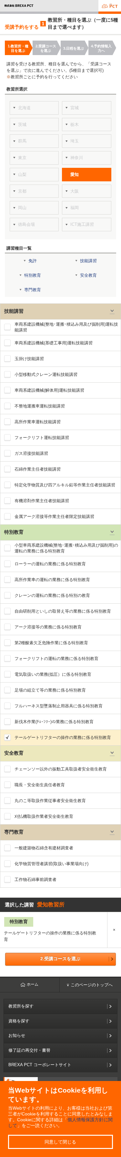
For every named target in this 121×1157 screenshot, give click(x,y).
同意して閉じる (60, 1141)
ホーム (32, 984)
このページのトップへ (92, 984)
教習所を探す (21, 1006)
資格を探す (18, 1020)
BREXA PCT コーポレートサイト (39, 1064)
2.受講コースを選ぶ (60, 958)
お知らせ (16, 1035)
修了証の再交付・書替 (29, 1050)
